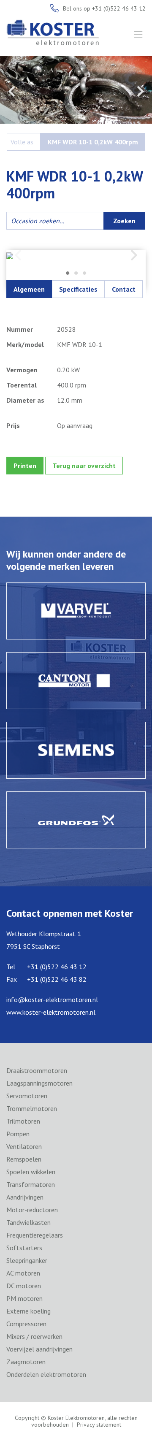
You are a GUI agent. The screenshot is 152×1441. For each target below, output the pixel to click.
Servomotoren (26, 1096)
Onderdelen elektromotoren (46, 1374)
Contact (124, 289)
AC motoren (23, 1273)
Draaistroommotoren (36, 1070)
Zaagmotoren (26, 1361)
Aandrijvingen (24, 1197)
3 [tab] (84, 273)
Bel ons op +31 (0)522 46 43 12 (104, 8)
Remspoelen (23, 1159)
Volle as (22, 142)
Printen (25, 465)
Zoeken (124, 221)
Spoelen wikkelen (30, 1171)
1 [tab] (67, 273)
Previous (11, 91)
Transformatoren (30, 1184)
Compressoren (26, 1323)
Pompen (18, 1134)
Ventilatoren (24, 1146)
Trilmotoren (23, 1121)
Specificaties (78, 289)
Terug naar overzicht (84, 465)
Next (140, 91)
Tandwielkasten (28, 1222)
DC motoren (23, 1285)
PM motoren (24, 1298)
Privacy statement (99, 1424)
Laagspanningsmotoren (39, 1083)
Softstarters (24, 1247)
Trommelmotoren (31, 1108)
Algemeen (29, 289)
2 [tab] (76, 273)
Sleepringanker (26, 1260)
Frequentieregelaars (34, 1235)
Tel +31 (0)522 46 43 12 (46, 966)
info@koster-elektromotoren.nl (52, 999)
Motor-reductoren (32, 1209)
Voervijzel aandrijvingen (39, 1349)
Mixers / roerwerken (34, 1336)
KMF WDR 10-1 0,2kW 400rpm (93, 142)
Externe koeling (28, 1311)
